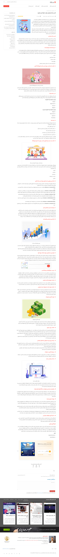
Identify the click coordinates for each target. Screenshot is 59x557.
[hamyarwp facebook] (14, 554)
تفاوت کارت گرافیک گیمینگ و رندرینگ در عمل (9, 22)
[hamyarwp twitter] (7, 554)
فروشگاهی (12, 499)
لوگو (52, 548)
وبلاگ (50, 16)
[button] (55, 451)
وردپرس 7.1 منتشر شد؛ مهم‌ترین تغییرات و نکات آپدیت (9, 19)
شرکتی (16, 499)
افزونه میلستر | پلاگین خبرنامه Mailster (44, 444)
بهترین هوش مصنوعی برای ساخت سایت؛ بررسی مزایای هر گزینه (9, 16)
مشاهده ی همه (6, 499)
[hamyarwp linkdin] (9, 554)
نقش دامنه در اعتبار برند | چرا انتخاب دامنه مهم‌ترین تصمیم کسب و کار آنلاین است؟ (9, 28)
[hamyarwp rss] (17, 554)
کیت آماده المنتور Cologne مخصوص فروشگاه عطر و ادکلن (37, 517)
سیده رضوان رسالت (52, 475)
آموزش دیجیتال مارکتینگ (50, 10)
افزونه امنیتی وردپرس (12, 47)
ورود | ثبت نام (6, 6)
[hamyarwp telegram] (12, 554)
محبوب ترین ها (20, 499)
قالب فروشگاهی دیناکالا (10, 515)
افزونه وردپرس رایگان (44, 6)
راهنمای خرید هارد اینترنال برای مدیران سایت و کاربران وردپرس (10, 25)
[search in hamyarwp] (4, 2)
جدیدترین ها (26, 499)
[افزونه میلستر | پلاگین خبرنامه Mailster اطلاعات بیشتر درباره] (38, 454)
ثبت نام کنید (6, 529)
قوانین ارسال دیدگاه (40, 492)
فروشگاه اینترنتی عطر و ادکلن (11, 36)
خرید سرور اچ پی (13, 40)
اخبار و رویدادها (31, 6)
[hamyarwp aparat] (19, 554)
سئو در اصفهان (13, 43)
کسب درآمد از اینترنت (33, 43)
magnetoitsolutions (51, 435)
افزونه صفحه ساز (12, 46)
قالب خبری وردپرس (12, 44)
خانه (55, 10)
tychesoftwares (52, 437)
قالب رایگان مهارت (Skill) (50, 515)
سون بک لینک (13, 37)
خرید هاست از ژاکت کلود (6, 548)
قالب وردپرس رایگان (53, 6)
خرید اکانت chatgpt (12, 41)
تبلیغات (55, 548)
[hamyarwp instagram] (4, 554)
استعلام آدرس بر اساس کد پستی (10, 34)
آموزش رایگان (37, 6)
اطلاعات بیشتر (41, 454)
